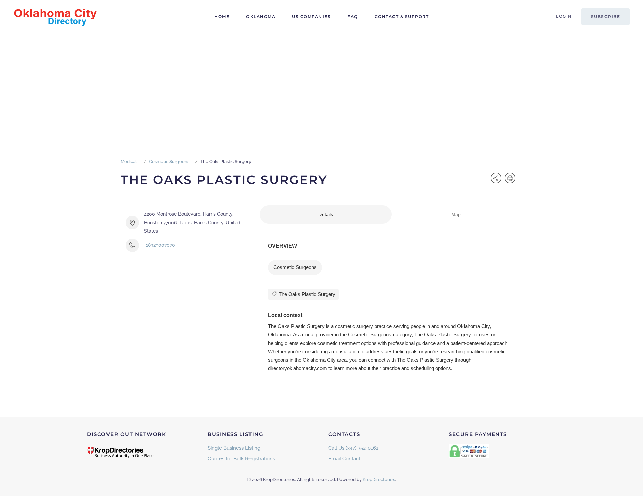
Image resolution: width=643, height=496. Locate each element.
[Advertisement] (321, 84)
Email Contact (344, 459)
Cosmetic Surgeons (169, 161)
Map (456, 214)
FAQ (352, 16)
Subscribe (605, 16)
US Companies (311, 16)
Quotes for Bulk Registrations (241, 459)
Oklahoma (260, 16)
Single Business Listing (234, 448)
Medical (129, 161)
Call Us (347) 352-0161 (353, 448)
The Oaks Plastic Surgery (306, 294)
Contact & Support (402, 16)
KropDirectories (379, 479)
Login (564, 16)
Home (221, 16)
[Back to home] (55, 17)
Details (325, 214)
